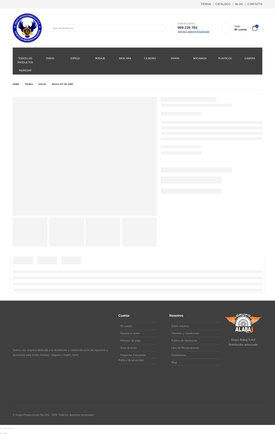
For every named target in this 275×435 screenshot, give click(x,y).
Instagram (251, 415)
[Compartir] (8, 428)
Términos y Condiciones (185, 333)
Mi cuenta (126, 326)
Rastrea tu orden (130, 333)
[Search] (160, 28)
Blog (239, 4)
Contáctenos (178, 355)
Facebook (244, 415)
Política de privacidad (131, 360)
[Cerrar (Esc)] (12, 428)
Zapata (175, 58)
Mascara (125, 58)
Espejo (75, 58)
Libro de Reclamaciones (185, 347)
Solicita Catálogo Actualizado (194, 31)
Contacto (254, 4)
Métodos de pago (130, 340)
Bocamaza (200, 58)
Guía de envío (128, 347)
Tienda (206, 4)
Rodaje (100, 58)
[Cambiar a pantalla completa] (5, 428)
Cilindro (150, 58)
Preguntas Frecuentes (133, 355)
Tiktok (259, 415)
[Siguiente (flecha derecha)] (5, 433)
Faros (50, 58)
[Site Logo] (27, 28)
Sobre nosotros (180, 326)
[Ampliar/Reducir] (1, 428)
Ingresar (25, 70)
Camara (250, 58)
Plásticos (225, 58)
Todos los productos (25, 60)
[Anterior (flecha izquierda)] (1, 433)
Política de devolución (184, 340)
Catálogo (223, 4)
